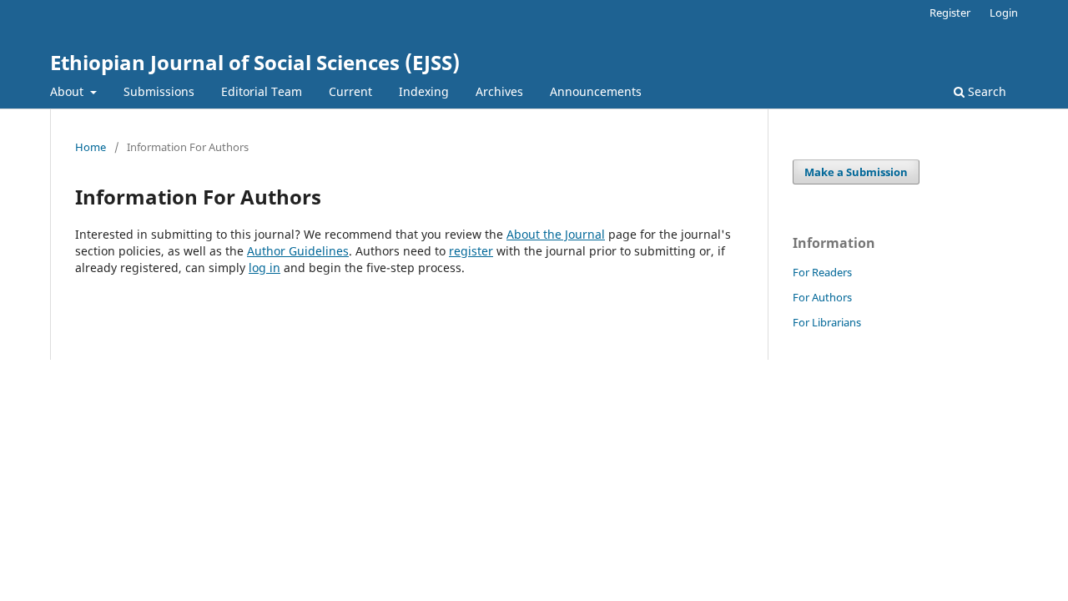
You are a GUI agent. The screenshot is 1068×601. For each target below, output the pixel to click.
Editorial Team (261, 91)
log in (264, 267)
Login (1004, 12)
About (68, 91)
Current (350, 91)
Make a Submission (856, 171)
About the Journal (555, 234)
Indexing (424, 91)
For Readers (822, 272)
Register (949, 12)
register (471, 251)
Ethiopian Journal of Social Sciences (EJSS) (255, 62)
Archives (499, 91)
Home (90, 146)
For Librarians (827, 322)
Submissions (158, 91)
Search (985, 91)
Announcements (596, 91)
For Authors (822, 297)
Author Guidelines (298, 251)
